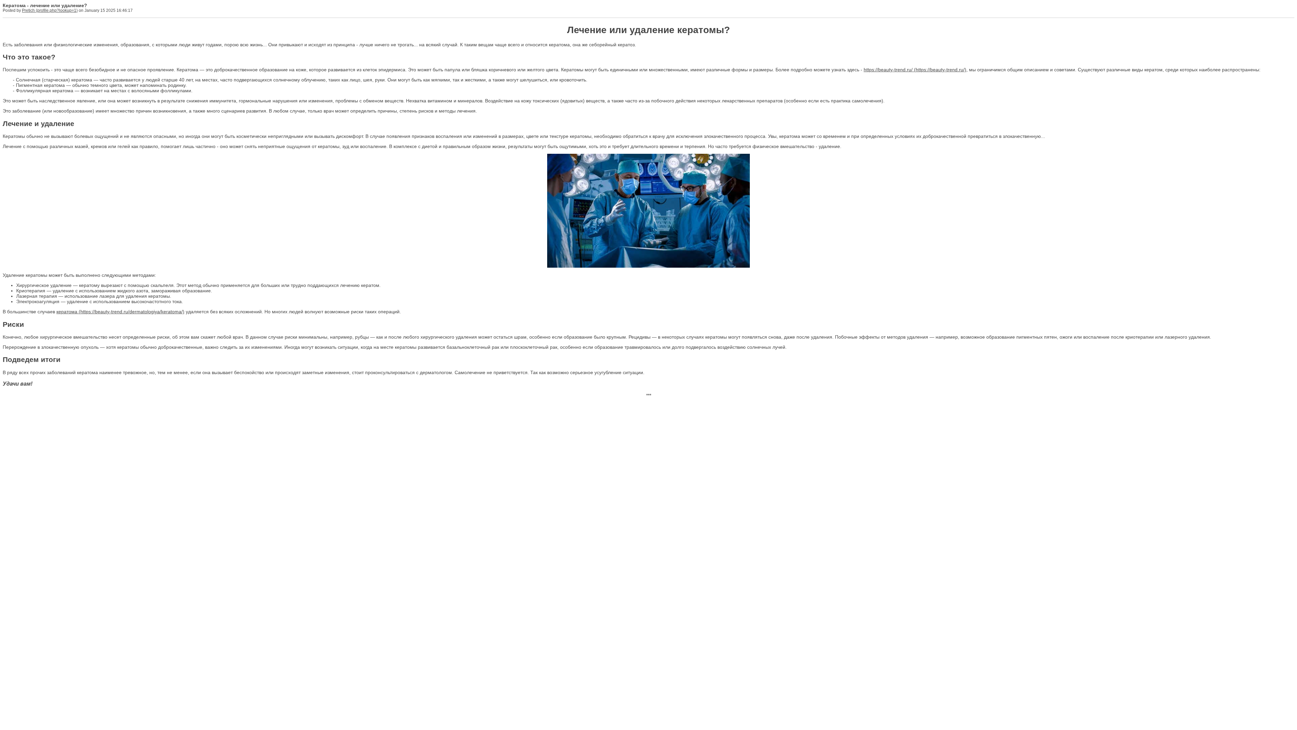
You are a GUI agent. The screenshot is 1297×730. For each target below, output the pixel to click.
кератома (66, 311)
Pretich (28, 10)
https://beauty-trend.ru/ (888, 69)
